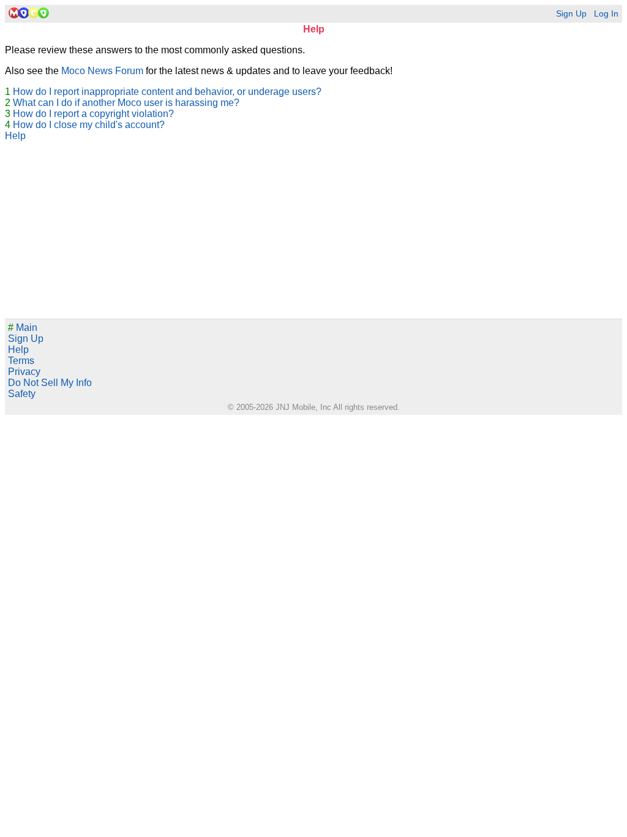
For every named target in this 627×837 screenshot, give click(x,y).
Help (15, 136)
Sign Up (571, 13)
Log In (606, 13)
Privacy (24, 371)
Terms (21, 360)
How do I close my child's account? (89, 124)
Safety (22, 393)
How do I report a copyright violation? (93, 113)
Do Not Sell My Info (50, 382)
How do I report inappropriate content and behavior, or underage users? (167, 91)
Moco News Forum (102, 71)
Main (22, 327)
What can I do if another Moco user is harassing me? (126, 102)
